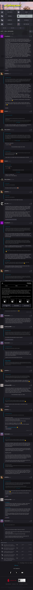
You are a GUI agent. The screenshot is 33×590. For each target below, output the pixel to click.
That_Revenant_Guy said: (8, 115)
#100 (30, 521)
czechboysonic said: (7, 133)
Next (12, 540)
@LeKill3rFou (7, 502)
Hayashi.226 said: (7, 151)
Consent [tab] (6, 285)
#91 (30, 315)
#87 (30, 192)
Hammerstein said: (7, 330)
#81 (30, 36)
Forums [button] (2, 0)
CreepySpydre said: (7, 77)
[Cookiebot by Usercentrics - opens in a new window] (27, 283)
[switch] (12, 301)
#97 (30, 434)
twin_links (6, 203)
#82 (30, 73)
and (9, 339)
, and (11, 219)
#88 (30, 203)
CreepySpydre (7, 36)
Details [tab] (16, 285)
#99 (30, 499)
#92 (30, 326)
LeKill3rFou (6, 73)
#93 (30, 343)
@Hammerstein (7, 507)
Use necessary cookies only (6, 305)
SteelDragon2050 (7, 326)
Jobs (9, 0)
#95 (30, 385)
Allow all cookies (26, 305)
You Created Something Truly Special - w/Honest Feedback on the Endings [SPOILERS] (9, 559)
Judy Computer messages (12, 427)
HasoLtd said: (6, 183)
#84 (30, 129)
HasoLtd (6, 111)
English (17, 565)
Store (12, 0)
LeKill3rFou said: (7, 226)
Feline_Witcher (7, 129)
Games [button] (6, 0)
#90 (30, 271)
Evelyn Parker (8, 360)
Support (15, 0)
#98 (30, 477)
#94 (30, 370)
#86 (30, 179)
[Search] (30, 31)
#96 (30, 409)
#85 (30, 161)
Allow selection (16, 305)
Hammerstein (7, 315)
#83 (30, 111)
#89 (30, 223)
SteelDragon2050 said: (8, 413)
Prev (1, 540)
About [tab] (27, 285)
